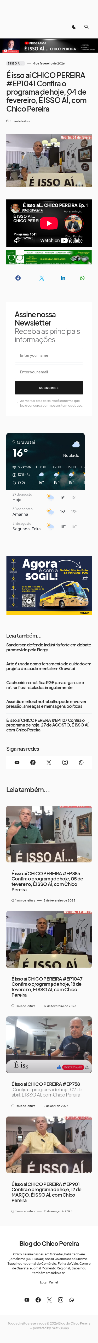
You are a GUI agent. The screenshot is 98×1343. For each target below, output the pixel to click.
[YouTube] (17, 762)
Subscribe (49, 388)
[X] (49, 762)
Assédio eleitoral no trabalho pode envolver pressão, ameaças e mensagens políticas (46, 704)
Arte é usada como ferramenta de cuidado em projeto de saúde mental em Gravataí (48, 666)
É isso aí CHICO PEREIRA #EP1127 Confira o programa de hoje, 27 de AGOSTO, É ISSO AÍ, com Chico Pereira (47, 725)
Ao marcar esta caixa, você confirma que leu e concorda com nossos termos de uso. (51, 403)
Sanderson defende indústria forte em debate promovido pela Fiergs (48, 647)
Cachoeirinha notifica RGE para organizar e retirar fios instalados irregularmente (45, 685)
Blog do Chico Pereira (49, 1243)
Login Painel (49, 1282)
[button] (74, 27)
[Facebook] (33, 762)
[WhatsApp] (81, 762)
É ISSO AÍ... (15, 63)
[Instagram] (65, 762)
